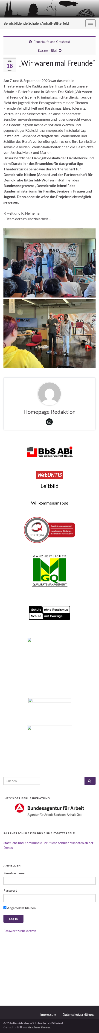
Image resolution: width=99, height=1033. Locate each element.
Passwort (10, 890)
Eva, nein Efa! (47, 50)
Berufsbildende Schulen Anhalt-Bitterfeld (36, 23)
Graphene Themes (39, 1027)
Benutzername (13, 873)
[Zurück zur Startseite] (49, 9)
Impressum (48, 1014)
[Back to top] (88, 1022)
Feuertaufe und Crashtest (52, 42)
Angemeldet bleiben (21, 908)
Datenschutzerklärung (78, 1014)
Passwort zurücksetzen (19, 931)
